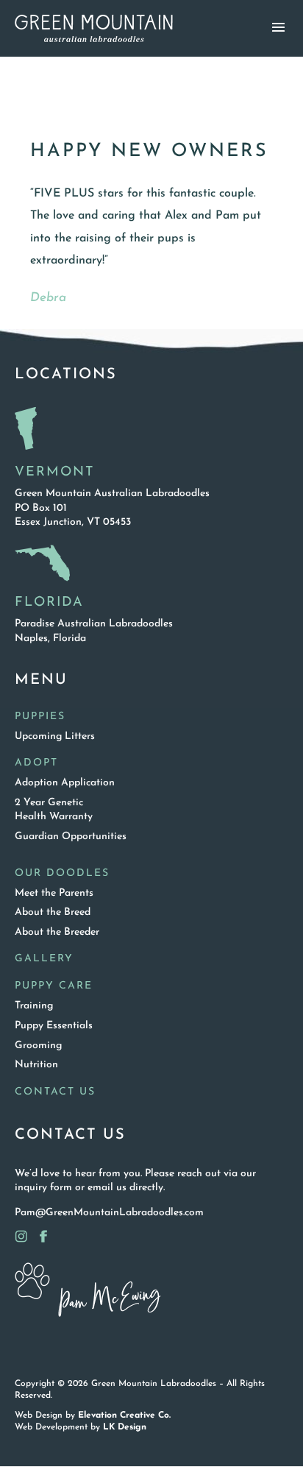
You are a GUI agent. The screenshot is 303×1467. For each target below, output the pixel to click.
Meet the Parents (54, 893)
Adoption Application (65, 782)
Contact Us (55, 1091)
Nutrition (36, 1064)
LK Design (124, 1427)
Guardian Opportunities (70, 836)
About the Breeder (57, 932)
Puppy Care (54, 985)
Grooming (38, 1045)
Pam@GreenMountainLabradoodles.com (109, 1212)
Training (34, 1005)
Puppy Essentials (54, 1025)
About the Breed (52, 912)
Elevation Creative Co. (124, 1415)
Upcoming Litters (55, 736)
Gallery (44, 958)
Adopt (36, 762)
